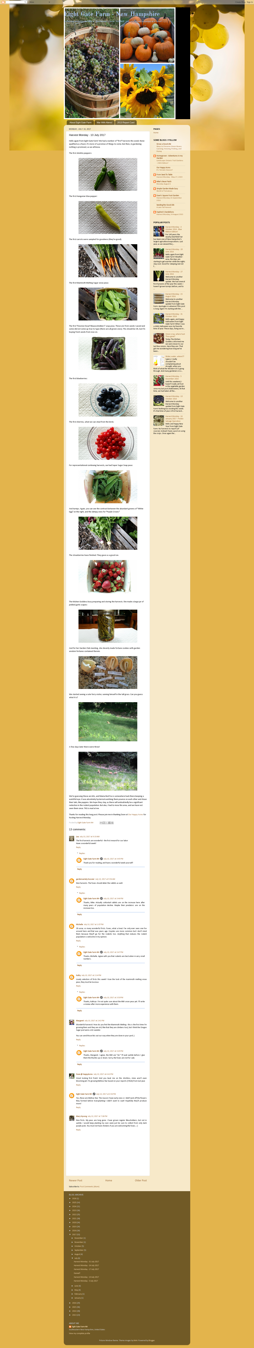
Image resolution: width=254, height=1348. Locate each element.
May (76, 1290)
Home (108, 1180)
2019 (74, 1227)
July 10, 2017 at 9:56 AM (105, 879)
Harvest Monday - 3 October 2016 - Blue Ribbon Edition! (174, 229)
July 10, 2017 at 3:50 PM (113, 998)
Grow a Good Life (164, 144)
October (78, 1246)
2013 (74, 1315)
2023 (74, 1210)
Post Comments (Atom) (89, 1187)
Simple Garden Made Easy (167, 189)
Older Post (141, 1180)
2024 (74, 1207)
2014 (74, 1311)
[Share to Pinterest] (112, 822)
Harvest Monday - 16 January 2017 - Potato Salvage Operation (174, 418)
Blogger (152, 1341)
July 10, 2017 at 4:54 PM (106, 1094)
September (79, 1250)
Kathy (78, 975)
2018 (74, 1231)
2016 (74, 1303)
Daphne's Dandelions (165, 212)
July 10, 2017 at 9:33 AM (90, 837)
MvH (135, 1341)
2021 (74, 1219)
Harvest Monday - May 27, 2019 (169, 177)
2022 (74, 1215)
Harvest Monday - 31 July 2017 (86, 1262)
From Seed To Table (164, 175)
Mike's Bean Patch (164, 182)
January (78, 1298)
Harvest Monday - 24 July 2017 (86, 1265)
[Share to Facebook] (109, 822)
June (77, 1286)
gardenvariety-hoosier (85, 879)
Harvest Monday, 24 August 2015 (170, 214)
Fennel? (77, 1273)
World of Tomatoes (164, 191)
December (79, 1238)
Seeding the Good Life (165, 205)
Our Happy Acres (135, 815)
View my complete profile (79, 1333)
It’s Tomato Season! (165, 170)
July (76, 1258)
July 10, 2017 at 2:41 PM (94, 1021)
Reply (78, 847)
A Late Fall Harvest (164, 207)
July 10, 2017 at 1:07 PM (93, 924)
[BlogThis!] (103, 822)
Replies (82, 853)
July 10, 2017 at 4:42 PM (103, 1074)
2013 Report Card (125, 122)
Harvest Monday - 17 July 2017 (86, 1269)
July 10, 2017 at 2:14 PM (91, 975)
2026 (74, 1199)
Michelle (79, 924)
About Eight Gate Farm (81, 122)
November (79, 1242)
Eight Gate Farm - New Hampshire (112, 14)
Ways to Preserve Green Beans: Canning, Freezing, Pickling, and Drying (169, 148)
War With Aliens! (104, 122)
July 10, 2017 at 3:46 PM (113, 899)
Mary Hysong (81, 1116)
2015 (74, 1307)
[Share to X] (106, 822)
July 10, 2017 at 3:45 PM (113, 859)
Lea (77, 837)
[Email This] (101, 822)
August (78, 1254)
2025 (74, 1203)
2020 (74, 1223)
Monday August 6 (164, 184)
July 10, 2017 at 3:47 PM (113, 952)
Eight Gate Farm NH (91, 859)
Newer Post (75, 1180)
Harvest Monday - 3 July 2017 (86, 1281)
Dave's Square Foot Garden (168, 196)
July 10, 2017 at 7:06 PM (97, 1116)
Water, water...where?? (175, 356)
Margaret (80, 1021)
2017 (74, 1235)
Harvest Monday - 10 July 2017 (86, 1277)
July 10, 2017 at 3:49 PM (113, 1051)
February (78, 1294)
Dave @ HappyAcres (84, 1074)
